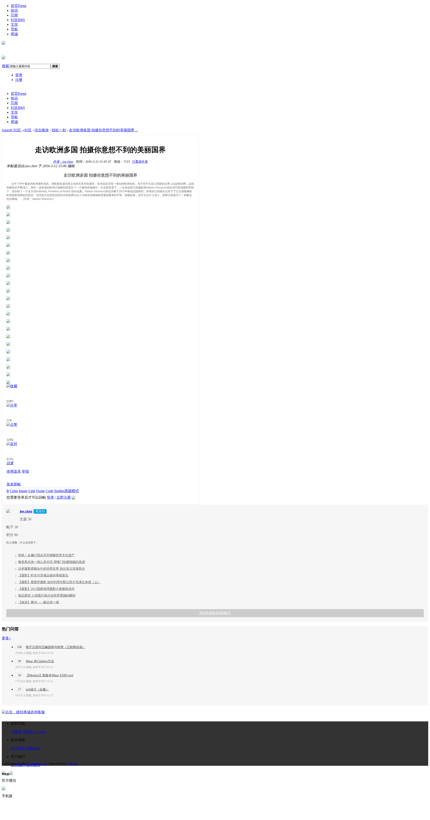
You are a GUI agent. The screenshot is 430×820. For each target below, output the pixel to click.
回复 (10, 463)
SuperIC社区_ (12, 130)
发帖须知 (33, 748)
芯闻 (14, 15)
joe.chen (63, 161)
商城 (14, 34)
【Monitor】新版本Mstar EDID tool (49, 675)
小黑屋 (16, 732)
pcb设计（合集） (37, 689)
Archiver (40, 732)
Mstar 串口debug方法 (40, 661)
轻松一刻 (59, 130)
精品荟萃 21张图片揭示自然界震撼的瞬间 (45, 595)
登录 (18, 75)
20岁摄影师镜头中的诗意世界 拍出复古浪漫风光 (50, 568)
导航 (14, 29)
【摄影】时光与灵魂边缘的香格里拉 (41, 575)
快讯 (14, 10)
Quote (40, 491)
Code (49, 491)
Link (31, 491)
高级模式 (71, 491)
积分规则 (18, 748)
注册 (18, 80)
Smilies (59, 491)
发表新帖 (13, 484)
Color (14, 491)
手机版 (27, 732)
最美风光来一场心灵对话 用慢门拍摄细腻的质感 (50, 562)
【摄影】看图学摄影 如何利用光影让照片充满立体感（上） (58, 582)
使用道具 (13, 471)
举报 (25, 471)
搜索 (5, 66)
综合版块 (41, 130)
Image (23, 491)
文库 (14, 24)
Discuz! (72, 764)
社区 (18, 20)
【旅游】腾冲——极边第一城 (37, 602)
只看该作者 (140, 161)
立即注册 (63, 497)
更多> (6, 638)
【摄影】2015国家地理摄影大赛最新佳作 (45, 589)
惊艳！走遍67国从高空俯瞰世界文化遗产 (45, 555)
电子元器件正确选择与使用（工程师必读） (55, 647)
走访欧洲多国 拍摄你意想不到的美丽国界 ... (103, 130)
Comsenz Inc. (39, 764)
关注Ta (40, 511)
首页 (18, 6)
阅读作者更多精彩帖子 (215, 613)
